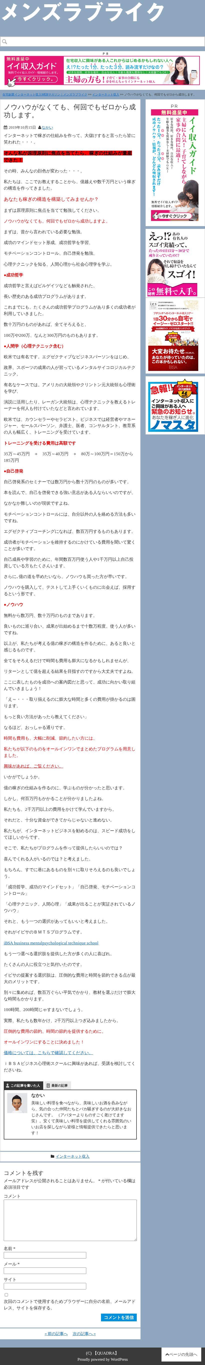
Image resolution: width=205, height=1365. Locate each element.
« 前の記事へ (56, 1334)
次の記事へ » (84, 1334)
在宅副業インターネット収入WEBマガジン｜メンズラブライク (44, 94)
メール (12, 1264)
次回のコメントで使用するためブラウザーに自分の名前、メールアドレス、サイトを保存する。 (70, 1304)
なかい (47, 127)
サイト (10, 1279)
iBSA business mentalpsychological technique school (51, 943)
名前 (10, 1248)
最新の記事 (60, 1085)
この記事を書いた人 (25, 1085)
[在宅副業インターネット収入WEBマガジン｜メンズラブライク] (90, 4)
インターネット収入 (105, 94)
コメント (12, 1196)
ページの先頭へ (183, 1354)
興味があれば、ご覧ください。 (33, 766)
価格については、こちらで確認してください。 (48, 1052)
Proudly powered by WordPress (103, 1359)
